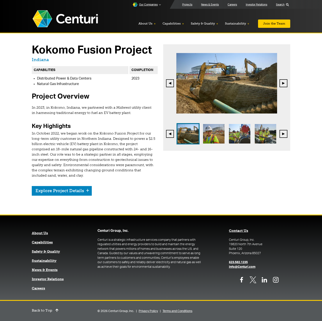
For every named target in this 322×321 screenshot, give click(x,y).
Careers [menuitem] (232, 4)
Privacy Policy (148, 311)
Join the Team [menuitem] (274, 23)
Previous (170, 83)
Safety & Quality (46, 251)
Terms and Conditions (177, 311)
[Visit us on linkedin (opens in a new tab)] (264, 279)
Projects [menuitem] (187, 4)
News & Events (45, 270)
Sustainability (44, 260)
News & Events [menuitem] (210, 4)
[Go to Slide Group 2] (214, 133)
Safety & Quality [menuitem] (203, 23)
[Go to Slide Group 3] (240, 133)
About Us (40, 233)
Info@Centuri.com (242, 266)
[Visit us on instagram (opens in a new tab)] (275, 279)
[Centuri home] (65, 19)
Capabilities (42, 242)
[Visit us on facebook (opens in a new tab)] (241, 279)
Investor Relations (48, 279)
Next (283, 83)
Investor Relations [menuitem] (256, 4)
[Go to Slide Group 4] (265, 133)
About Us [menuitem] (145, 23)
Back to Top (42, 310)
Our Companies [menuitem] (148, 4)
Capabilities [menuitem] (172, 23)
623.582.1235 (238, 262)
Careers (38, 288)
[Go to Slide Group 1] (188, 133)
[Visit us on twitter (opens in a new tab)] (253, 279)
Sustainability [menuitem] (235, 23)
